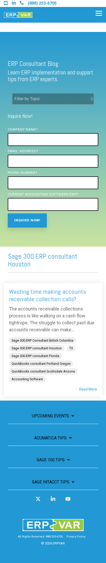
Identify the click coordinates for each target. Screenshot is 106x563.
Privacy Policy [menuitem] (75, 536)
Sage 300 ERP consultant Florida (35, 356)
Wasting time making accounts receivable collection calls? (47, 295)
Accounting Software (27, 379)
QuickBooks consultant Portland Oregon (41, 364)
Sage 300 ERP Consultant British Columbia (42, 340)
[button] (98, 13)
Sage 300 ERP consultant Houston (37, 348)
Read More (88, 389)
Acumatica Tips (50, 438)
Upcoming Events (50, 415)
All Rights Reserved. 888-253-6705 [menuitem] (40, 536)
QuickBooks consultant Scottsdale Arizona (43, 371)
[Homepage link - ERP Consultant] (53, 528)
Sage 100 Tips (51, 459)
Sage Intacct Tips (50, 482)
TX (71, 348)
